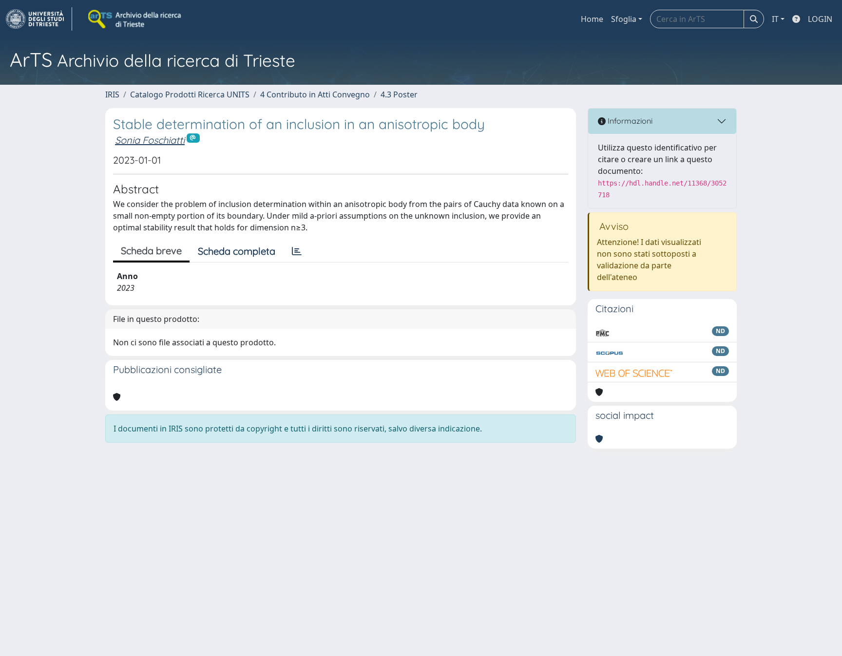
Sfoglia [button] (623, 19)
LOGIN (820, 19)
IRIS (112, 94)
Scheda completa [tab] (236, 251)
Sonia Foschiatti (150, 140)
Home (592, 19)
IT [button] (775, 19)
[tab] (297, 251)
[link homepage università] (135, 19)
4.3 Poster (399, 94)
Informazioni (629, 121)
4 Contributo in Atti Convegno (315, 94)
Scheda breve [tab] (151, 250)
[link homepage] (39, 19)
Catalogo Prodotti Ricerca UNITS (189, 94)
